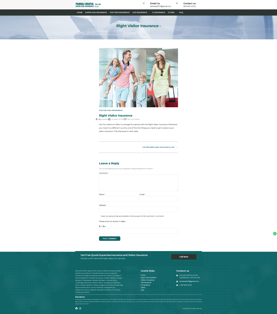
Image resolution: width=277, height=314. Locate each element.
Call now (183, 257)
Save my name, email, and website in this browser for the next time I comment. (132, 216)
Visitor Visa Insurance (110, 110)
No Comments (133, 119)
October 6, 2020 (117, 119)
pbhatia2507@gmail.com (189, 281)
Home (79, 12)
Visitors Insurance (120, 12)
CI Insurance (158, 12)
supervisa (105, 119)
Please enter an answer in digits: (112, 221)
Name (102, 194)
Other (171, 12)
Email (142, 194)
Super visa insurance (96, 12)
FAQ (181, 12)
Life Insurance (139, 12)
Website (102, 205)
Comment (104, 173)
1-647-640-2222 (185, 285)
